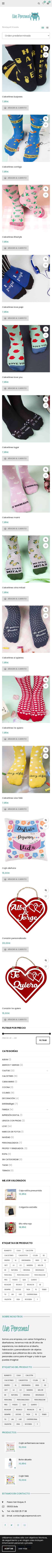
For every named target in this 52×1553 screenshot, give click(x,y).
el (16, 1260)
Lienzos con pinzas (11, 1120)
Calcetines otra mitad (13, 587)
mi (5, 1270)
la (13, 1265)
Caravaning (8, 1081)
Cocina (6, 1087)
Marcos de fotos (11, 1131)
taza (28, 1289)
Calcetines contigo (12, 166)
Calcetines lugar (10, 447)
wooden (28, 1299)
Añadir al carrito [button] (17, 107)
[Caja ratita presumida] (10, 1194)
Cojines (6, 1092)
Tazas (5, 1165)
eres (37, 1260)
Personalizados (10, 1142)
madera (30, 1265)
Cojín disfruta (9, 868)
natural (14, 1270)
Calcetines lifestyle (12, 236)
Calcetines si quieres (13, 657)
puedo (14, 1280)
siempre (7, 1289)
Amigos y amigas (10, 1065)
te (36, 1289)
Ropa (4, 1154)
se (40, 1285)
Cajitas (6, 1070)
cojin (35, 1255)
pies (5, 1280)
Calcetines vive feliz (12, 797)
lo (20, 1265)
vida (18, 1299)
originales (39, 1270)
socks (18, 1289)
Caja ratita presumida (30, 1190)
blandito (7, 1250)
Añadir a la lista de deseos (46, 55)
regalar (7, 1285)
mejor (40, 1265)
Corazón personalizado (14, 938)
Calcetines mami (11, 517)
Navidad (6, 1137)
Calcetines (7, 1076)
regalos (30, 1285)
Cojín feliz (24, 1476)
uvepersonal (32, 1294)
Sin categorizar (10, 1159)
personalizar (39, 1275)
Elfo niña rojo (25, 1223)
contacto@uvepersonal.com (27, 1515)
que (24, 1280)
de (44, 1255)
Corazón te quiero (11, 1008)
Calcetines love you (12, 377)
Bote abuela (25, 1459)
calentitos (23, 1255)
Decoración (8, 1098)
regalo (19, 1285)
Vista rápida (46, 48)
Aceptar (8, 1548)
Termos (6, 1170)
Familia (5, 1109)
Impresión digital (10, 1115)
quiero (34, 1280)
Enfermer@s (8, 1103)
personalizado (23, 1275)
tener (44, 1289)
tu (5, 1294)
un (12, 1294)
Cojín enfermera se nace (32, 1443)
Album (5, 1059)
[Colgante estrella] (10, 1211)
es (45, 1260)
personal (8, 1275)
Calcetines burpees (12, 96)
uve (20, 1294)
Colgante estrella (28, 1207)
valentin (7, 1299)
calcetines (8, 1255)
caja (19, 1250)
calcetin (29, 1250)
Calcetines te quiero (12, 727)
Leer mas (22, 1548)
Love (4, 1126)
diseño (7, 1260)
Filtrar (43, 1040)
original (26, 1270)
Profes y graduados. (13, 1148)
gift (6, 1265)
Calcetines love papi (12, 307)
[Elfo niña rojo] (10, 1227)
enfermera (26, 1260)
